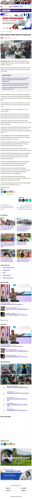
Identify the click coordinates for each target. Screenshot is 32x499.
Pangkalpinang (9, 194)
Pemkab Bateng (6, 270)
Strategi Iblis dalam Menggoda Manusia (22, 243)
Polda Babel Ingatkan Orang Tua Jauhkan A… (12, 304)
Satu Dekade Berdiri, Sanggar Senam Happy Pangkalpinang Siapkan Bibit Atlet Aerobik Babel (8, 244)
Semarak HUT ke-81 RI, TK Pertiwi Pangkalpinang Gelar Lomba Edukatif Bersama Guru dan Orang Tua (24, 228)
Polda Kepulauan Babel (5, 303)
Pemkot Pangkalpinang (8, 267)
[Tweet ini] (23, 200)
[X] (5, 192)
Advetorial (9, 386)
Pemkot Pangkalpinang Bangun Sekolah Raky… (17, 405)
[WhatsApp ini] (30, 200)
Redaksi (8, 490)
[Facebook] (2, 192)
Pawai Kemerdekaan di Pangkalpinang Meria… (17, 309)
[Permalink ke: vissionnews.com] (2, 37)
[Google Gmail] (13, 444)
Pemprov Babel (10, 391)
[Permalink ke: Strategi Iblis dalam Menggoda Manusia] (24, 237)
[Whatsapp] (7, 192)
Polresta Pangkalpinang (11, 307)
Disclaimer (23, 488)
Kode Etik (8, 488)
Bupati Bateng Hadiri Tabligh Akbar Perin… (18, 387)
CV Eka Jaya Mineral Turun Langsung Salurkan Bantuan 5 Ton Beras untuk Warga (24, 260)
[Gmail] (13, 192)
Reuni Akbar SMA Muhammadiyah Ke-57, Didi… (17, 399)
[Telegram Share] (26, 200)
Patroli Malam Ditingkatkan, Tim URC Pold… (17, 315)
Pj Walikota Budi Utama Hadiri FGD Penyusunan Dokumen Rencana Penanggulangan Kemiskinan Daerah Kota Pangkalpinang (15, 79)
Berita (2, 194)
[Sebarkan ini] (19, 200)
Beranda (24, 490)
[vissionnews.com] (16, 6)
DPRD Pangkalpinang (8, 278)
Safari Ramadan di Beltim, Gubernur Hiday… (18, 393)
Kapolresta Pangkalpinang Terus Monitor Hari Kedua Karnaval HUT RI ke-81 (7, 228)
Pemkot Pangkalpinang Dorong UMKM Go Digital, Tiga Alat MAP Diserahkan (7, 260)
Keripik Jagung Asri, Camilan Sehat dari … (17, 410)
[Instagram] (10, 192)
